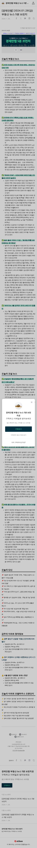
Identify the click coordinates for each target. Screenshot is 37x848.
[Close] (31, 402)
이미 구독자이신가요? (19, 442)
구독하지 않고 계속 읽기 (18, 435)
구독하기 (18, 429)
